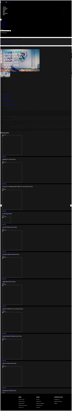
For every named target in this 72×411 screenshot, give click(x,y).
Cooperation (7, 252)
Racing (7, 211)
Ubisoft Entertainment (5, 97)
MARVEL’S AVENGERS (40, 403)
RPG (4, 12)
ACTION (37, 399)
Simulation (5, 13)
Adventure (5, 8)
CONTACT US (21, 407)
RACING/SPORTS (39, 405)
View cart (5, 32)
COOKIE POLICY (21, 399)
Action (4, 6)
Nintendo (11, 334)
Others (3, 157)
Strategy (4, 9)
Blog (4, 14)
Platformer (15, 334)
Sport (9, 211)
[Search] (10, 30)
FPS (9, 252)
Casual (3, 99)
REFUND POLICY (21, 403)
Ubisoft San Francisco (5, 94)
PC (5, 211)
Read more (4, 155)
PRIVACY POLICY (21, 401)
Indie (4, 10)
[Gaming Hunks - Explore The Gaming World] (5, 2)
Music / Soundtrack (8, 99)
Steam (3, 102)
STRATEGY (38, 407)
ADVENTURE (38, 401)
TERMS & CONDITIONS (22, 405)
